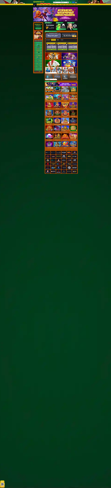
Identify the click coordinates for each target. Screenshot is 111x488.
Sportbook (38, 4)
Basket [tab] (58, 39)
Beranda (35, 4)
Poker (55, 4)
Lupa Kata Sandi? (73, 0)
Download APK (58, 0)
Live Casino (62, 4)
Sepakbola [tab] (53, 39)
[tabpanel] (61, 46)
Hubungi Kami (68, 0)
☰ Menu (2, 481)
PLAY (51, 49)
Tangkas (66, 4)
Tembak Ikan (69, 4)
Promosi (76, 4)
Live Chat (63, 0)
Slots (45, 4)
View (74, 35)
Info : (34, 5)
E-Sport (42, 4)
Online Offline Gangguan (38, 71)
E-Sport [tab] (62, 39)
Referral (72, 4)
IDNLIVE (49, 4)
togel (59, 4)
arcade (52, 4)
